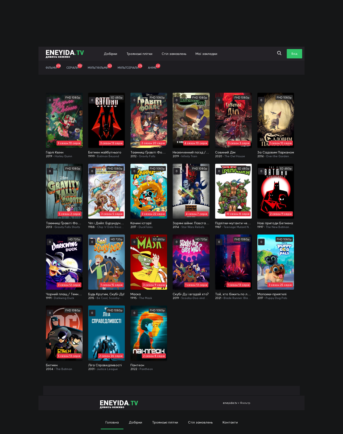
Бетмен (52, 365)
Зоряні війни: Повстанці (191, 223)
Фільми (53, 66)
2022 (133, 369)
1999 (91, 156)
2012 (133, 156)
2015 (91, 298)
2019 (49, 156)
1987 (218, 227)
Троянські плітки (139, 54)
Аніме (154, 66)
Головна (112, 422)
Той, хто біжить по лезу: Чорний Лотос (233, 294)
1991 (49, 298)
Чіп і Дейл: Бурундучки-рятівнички (106, 223)
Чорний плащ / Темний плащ (64, 294)
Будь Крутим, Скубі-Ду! (106, 294)
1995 (133, 298)
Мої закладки (206, 54)
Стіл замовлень (174, 54)
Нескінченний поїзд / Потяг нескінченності (191, 152)
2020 (218, 156)
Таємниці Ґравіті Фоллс (148, 152)
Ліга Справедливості (105, 365)
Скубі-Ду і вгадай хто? (191, 294)
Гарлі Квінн (54, 152)
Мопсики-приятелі (272, 294)
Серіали (74, 66)
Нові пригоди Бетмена (275, 223)
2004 (49, 369)
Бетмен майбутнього (104, 152)
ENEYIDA (65, 53)
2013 (49, 227)
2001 (91, 369)
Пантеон (137, 365)
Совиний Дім (225, 152)
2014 (260, 156)
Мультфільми (100, 66)
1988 (91, 227)
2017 (133, 227)
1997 (260, 227)
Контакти (230, 422)
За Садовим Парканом (275, 152)
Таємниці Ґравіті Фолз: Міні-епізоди (64, 223)
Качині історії (141, 223)
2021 (218, 298)
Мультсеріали (130, 66)
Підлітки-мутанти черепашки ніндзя (233, 223)
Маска (135, 294)
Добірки (110, 54)
